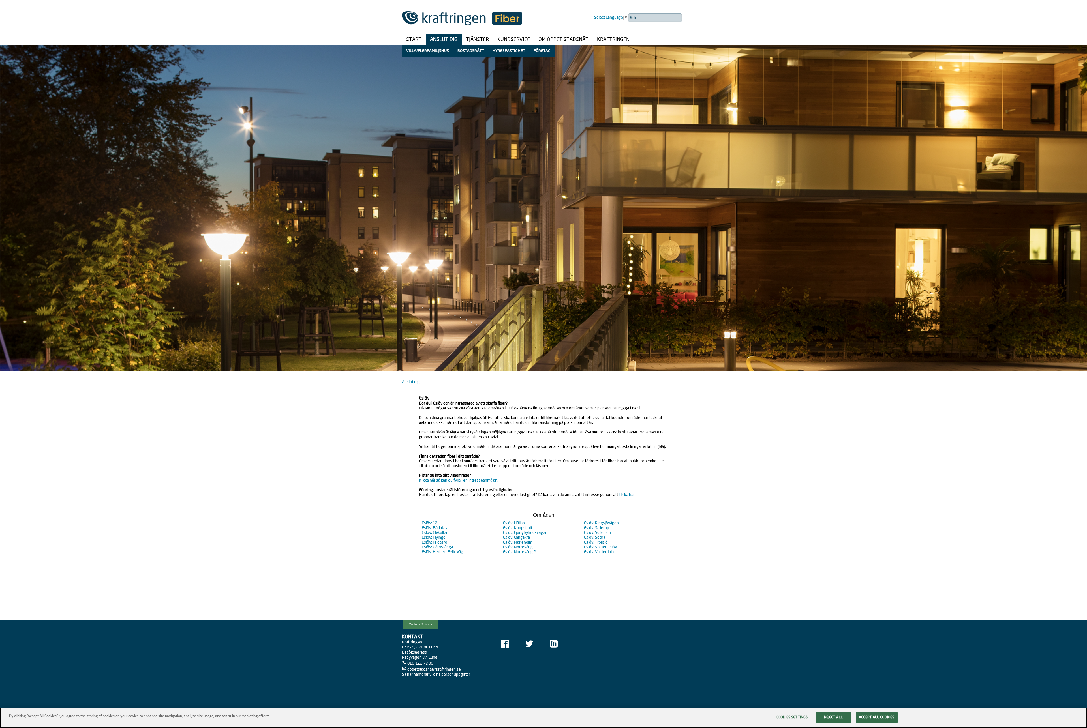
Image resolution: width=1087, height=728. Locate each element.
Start (413, 39)
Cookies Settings (420, 624)
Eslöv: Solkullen (597, 533)
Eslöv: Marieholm (517, 542)
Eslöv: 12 (429, 523)
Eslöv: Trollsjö (596, 542)
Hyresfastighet (509, 51)
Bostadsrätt (470, 51)
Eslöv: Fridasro (434, 542)
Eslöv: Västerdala (599, 552)
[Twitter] (529, 644)
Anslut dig (443, 39)
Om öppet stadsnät (563, 39)
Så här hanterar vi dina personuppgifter (436, 675)
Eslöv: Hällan (514, 523)
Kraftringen (613, 39)
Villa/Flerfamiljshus (427, 51)
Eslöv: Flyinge (434, 538)
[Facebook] (505, 644)
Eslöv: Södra (594, 538)
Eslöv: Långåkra (516, 538)
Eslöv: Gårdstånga (437, 547)
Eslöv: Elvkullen (435, 533)
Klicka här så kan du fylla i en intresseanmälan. (458, 480)
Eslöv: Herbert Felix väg (442, 552)
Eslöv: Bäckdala (435, 528)
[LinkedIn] (554, 644)
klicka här (627, 495)
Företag (542, 51)
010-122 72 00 (420, 663)
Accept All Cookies (876, 717)
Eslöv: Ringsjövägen (601, 523)
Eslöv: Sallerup (596, 528)
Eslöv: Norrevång (518, 547)
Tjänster (477, 39)
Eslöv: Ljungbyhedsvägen (525, 533)
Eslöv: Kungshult (517, 528)
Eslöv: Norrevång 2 (519, 552)
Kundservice (513, 39)
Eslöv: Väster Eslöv (600, 547)
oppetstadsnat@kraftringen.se (434, 669)
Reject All (833, 717)
